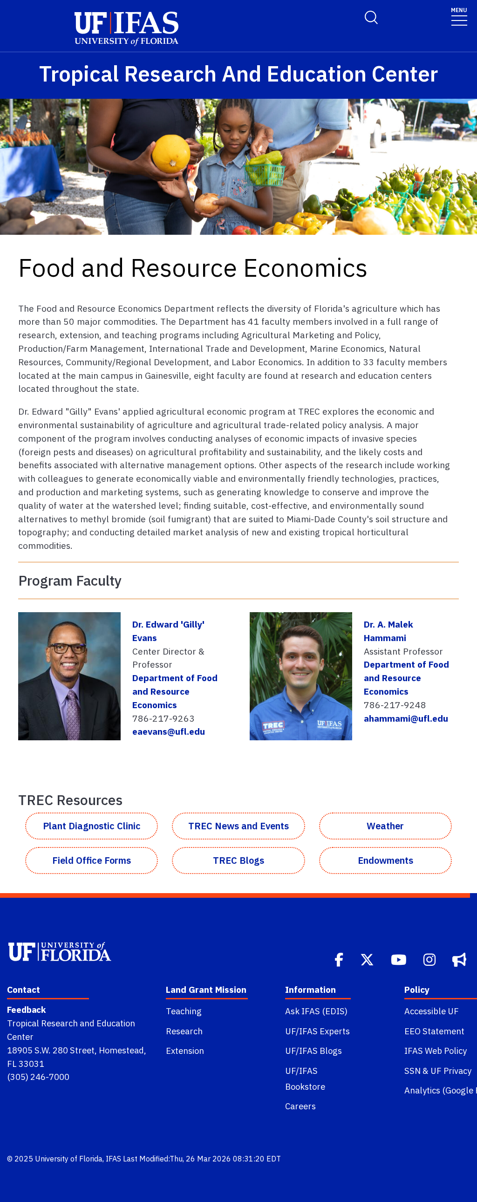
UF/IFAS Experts (317, 1031)
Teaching (184, 1011)
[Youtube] (400, 958)
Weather (385, 826)
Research (184, 1031)
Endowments (385, 860)
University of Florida (68, 1158)
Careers (300, 1106)
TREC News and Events (238, 826)
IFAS (113, 1158)
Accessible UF (431, 1011)
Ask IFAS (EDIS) (316, 1011)
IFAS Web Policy (435, 1050)
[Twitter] (368, 958)
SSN (412, 1070)
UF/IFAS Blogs (313, 1050)
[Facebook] (339, 958)
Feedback (26, 1009)
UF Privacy (450, 1070)
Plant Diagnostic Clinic (92, 826)
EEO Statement (434, 1031)
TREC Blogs (238, 860)
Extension (185, 1050)
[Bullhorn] (460, 958)
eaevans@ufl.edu (168, 731)
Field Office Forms (91, 860)
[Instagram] (430, 958)
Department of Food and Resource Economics (175, 691)
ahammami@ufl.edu (406, 718)
